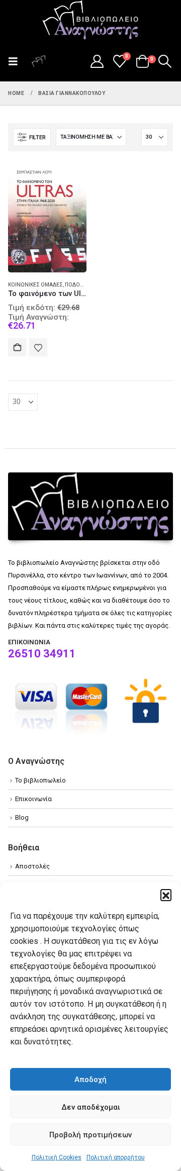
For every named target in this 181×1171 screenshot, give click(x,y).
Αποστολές (32, 866)
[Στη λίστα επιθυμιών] (38, 347)
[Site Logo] (90, 20)
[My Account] (97, 61)
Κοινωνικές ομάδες (35, 284)
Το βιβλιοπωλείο (40, 780)
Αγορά (17, 347)
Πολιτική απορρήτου (115, 1157)
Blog (22, 817)
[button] (166, 895)
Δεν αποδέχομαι (90, 1107)
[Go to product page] (47, 215)
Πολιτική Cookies (56, 1157)
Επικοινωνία (33, 799)
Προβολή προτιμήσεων (90, 1134)
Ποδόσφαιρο (82, 284)
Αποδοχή (90, 1079)
